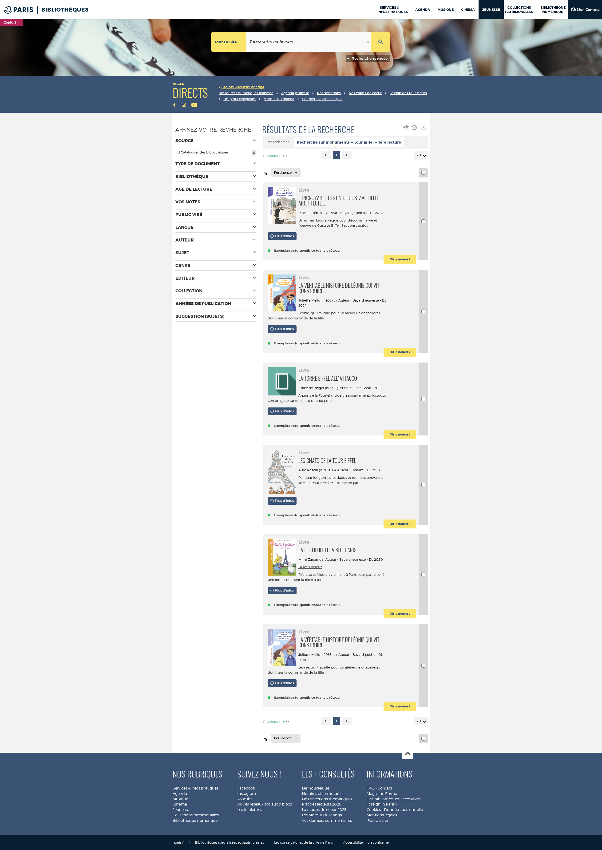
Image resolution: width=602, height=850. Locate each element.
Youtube (245, 799)
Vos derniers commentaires (327, 820)
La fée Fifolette (310, 567)
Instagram (246, 793)
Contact (385, 788)
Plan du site (377, 820)
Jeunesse (181, 809)
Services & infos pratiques (195, 788)
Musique (180, 799)
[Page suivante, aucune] (347, 155)
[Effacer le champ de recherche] (368, 42)
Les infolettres (249, 809)
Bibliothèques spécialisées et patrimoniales (229, 842)
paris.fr (179, 842)
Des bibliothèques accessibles (393, 799)
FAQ (370, 788)
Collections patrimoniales (196, 815)
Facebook (246, 788)
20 (419, 155)
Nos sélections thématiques (327, 799)
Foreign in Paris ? (382, 804)
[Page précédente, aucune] (326, 155)
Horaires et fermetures (322, 793)
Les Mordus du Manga (322, 815)
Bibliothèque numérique (195, 820)
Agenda (180, 793)
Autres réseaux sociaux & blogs (264, 804)
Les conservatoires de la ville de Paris (303, 842)
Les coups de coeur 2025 (324, 809)
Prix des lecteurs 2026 (321, 804)
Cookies (374, 809)
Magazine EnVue (382, 793)
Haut (407, 754)
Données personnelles (404, 809)
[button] (585, 9)
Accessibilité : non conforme (366, 842)
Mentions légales (382, 815)
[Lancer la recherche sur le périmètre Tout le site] (380, 42)
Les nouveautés (315, 788)
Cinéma (180, 804)
